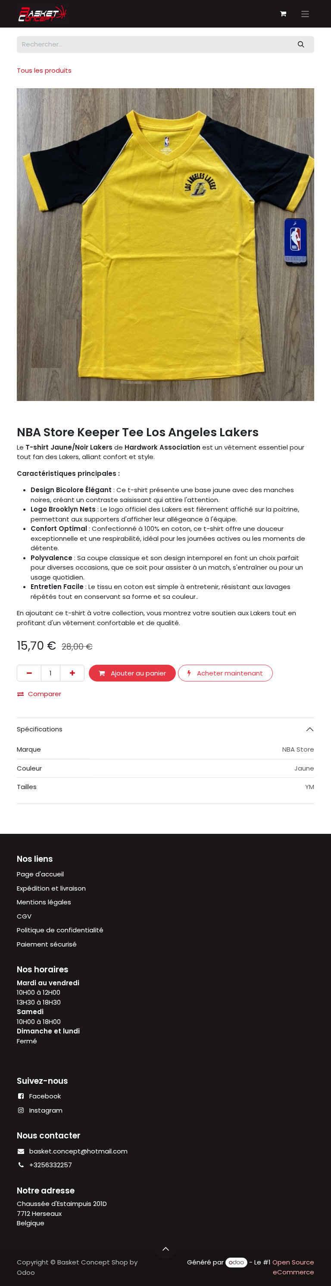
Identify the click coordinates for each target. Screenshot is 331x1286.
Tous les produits (44, 70)
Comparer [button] (44, 693)
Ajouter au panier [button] (137, 673)
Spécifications (39, 729)
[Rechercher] (301, 44)
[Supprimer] (29, 673)
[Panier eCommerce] (283, 13)
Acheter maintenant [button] (229, 673)
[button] (165, 1249)
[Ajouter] (72, 673)
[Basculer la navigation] (305, 13)
